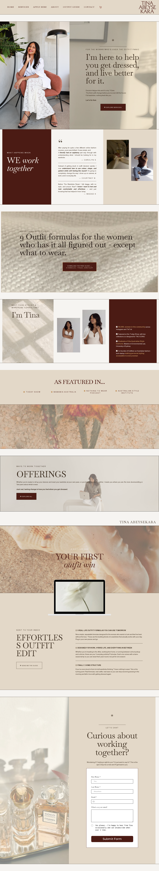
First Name (95, 777)
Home (10, 7)
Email (93, 797)
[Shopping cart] (100, 7)
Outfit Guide (71, 7)
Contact (89, 7)
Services (23, 7)
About (55, 7)
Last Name (95, 787)
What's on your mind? (99, 807)
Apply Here (40, 7)
